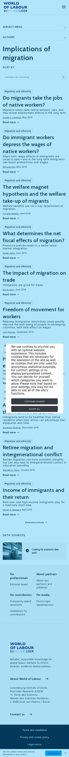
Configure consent (34, 401)
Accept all (34, 409)
